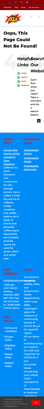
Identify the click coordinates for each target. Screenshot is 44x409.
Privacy (9, 406)
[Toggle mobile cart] (31, 16)
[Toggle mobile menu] (39, 16)
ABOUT (24, 77)
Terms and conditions (11, 330)
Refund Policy (9, 364)
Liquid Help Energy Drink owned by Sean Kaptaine (12, 157)
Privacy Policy (9, 338)
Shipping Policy (10, 347)
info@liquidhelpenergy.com (12, 280)
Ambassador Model (31, 160)
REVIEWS (25, 85)
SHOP (23, 81)
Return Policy (9, 356)
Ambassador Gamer (31, 152)
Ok (36, 403)
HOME (24, 73)
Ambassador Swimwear (31, 168)
